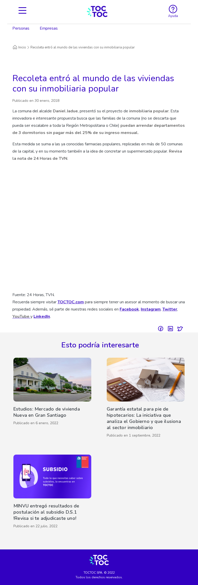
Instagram (151, 309)
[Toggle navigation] (22, 11)
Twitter (169, 309)
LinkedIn (42, 316)
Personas (20, 28)
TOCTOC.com (70, 302)
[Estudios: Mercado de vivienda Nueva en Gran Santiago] (52, 399)
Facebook (129, 309)
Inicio (22, 47)
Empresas (49, 28)
